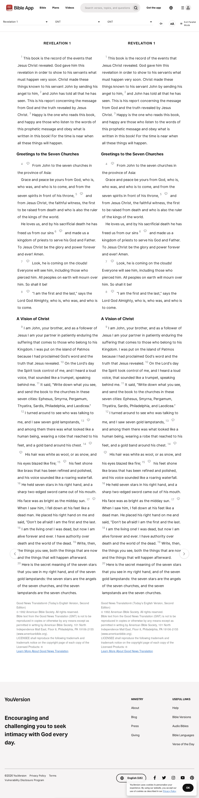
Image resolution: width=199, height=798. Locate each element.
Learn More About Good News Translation (42, 651)
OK (188, 787)
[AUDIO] (161, 23)
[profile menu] (185, 8)
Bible (43, 7)
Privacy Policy (38, 775)
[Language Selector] (171, 8)
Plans (55, 7)
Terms (52, 775)
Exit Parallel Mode (190, 24)
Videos (69, 7)
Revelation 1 (10, 21)
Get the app (154, 7)
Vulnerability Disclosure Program (24, 780)
